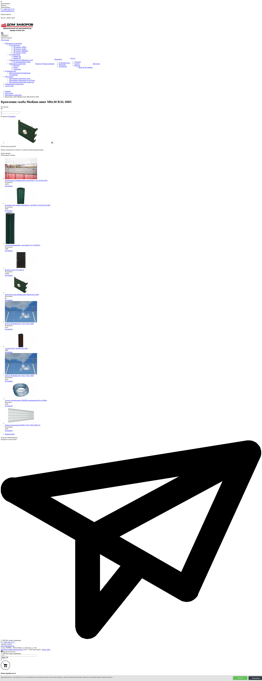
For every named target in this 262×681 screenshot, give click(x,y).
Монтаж (77, 65)
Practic (15, 67)
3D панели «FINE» (20, 47)
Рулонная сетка (10, 71)
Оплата (77, 64)
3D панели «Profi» (19, 53)
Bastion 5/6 (17, 56)
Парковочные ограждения (14, 84)
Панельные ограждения (13, 43)
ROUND (16, 65)
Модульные (9, 77)
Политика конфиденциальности (12, 649)
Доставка (77, 62)
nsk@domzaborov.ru (7, 11)
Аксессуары (9, 86)
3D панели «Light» (19, 49)
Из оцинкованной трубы (22, 62)
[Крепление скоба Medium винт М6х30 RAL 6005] (29, 143)
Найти (3, 657)
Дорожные (17, 69)
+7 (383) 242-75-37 (8, 9)
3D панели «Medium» (20, 51)
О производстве (64, 63)
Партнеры (62, 65)
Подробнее (9, 186)
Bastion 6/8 (17, 58)
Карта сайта (46, 649)
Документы (63, 66)
